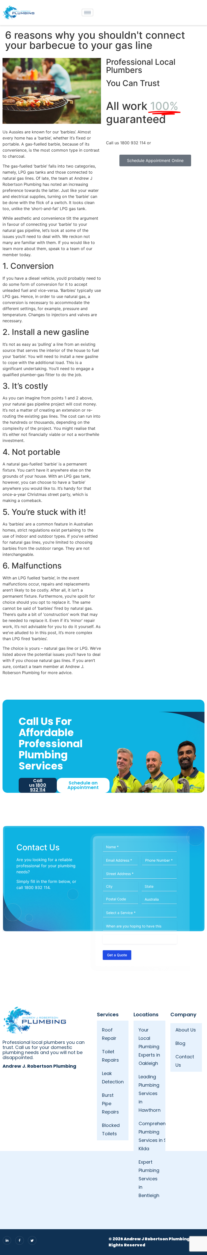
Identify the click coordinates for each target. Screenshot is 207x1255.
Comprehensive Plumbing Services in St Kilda (152, 1136)
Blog (180, 1043)
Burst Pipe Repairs (110, 1103)
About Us (185, 1030)
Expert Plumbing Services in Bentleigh (149, 1179)
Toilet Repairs (110, 1055)
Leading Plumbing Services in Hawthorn (150, 1093)
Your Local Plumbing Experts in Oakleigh (149, 1046)
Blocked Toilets (111, 1129)
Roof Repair (109, 1034)
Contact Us (184, 1061)
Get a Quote (117, 955)
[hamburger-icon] (87, 12)
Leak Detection (113, 1077)
